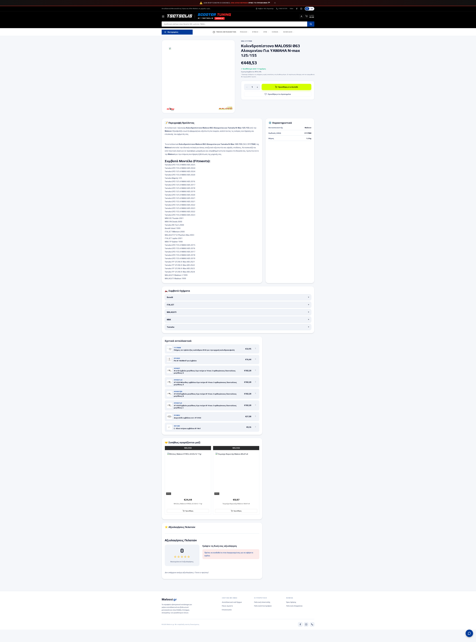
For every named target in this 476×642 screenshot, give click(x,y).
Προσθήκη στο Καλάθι (288, 87)
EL (307, 9)
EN (312, 9)
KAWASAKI (287, 32)
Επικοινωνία (227, 610)
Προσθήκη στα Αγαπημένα (279, 94)
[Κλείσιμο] (275, 2)
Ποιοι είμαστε (227, 606)
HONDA (275, 32)
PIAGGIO (243, 32)
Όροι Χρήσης (291, 602)
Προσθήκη (189, 511)
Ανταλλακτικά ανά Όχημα (232, 602)
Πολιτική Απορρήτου (294, 606)
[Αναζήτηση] (310, 24)
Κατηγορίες (173, 32)
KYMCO (255, 32)
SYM (265, 32)
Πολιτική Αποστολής (262, 602)
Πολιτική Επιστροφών (263, 606)
